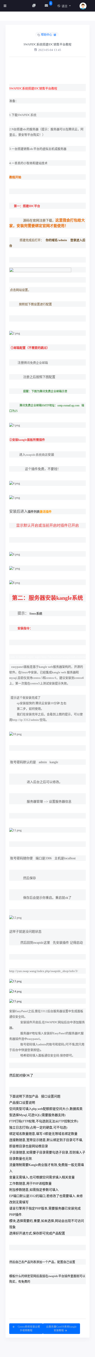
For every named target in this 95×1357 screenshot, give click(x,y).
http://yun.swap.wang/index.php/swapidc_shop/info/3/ (43, 971)
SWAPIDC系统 (27, 115)
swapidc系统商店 (37, 454)
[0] (47, 5)
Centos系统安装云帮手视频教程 (28, 1328)
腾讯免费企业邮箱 (36, 362)
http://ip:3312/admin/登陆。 (30, 719)
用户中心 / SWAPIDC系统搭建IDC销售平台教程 (43, 17)
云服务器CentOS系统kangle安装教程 (61, 1328)
